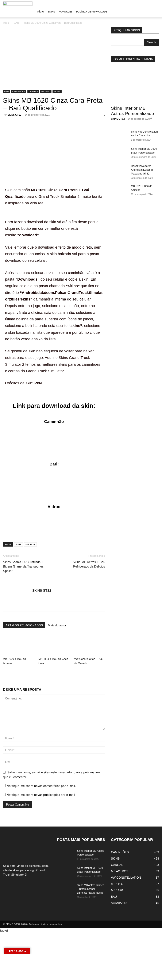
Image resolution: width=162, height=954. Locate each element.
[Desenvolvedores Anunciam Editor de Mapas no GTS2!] (119, 170)
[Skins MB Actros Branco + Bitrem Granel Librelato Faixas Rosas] (65, 889)
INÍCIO (40, 11)
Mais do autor (57, 625)
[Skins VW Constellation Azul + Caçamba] (119, 136)
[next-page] (12, 671)
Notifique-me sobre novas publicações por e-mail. (41, 794)
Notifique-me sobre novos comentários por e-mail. (41, 786)
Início (6, 22)
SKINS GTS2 (14, 115)
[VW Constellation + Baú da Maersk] (89, 644)
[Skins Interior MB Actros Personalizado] (135, 85)
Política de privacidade (91, 11)
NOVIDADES (65, 11)
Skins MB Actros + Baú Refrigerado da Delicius (89, 564)
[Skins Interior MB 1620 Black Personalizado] (119, 153)
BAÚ (16, 22)
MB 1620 (45, 91)
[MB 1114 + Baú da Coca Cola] (53, 644)
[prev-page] (5, 671)
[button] (154, 12)
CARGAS (33, 91)
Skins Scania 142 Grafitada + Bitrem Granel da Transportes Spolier (23, 566)
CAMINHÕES (18, 91)
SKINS (51, 11)
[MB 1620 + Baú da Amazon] (18, 644)
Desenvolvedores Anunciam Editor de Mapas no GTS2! (142, 170)
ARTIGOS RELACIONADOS (24, 625)
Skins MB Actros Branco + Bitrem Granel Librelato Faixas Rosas (90, 889)
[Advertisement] (54, 58)
